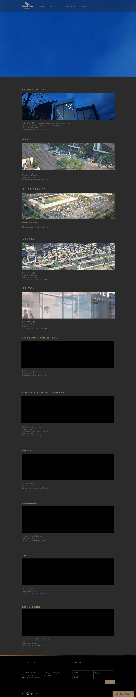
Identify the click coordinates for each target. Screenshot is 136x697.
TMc (25, 555)
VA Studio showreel (40, 337)
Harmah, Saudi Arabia (30, 223)
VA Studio (25, 123)
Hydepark (30, 503)
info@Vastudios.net (33, 677)
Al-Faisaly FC (34, 189)
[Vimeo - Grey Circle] (27, 693)
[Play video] (68, 106)
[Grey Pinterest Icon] (23, 693)
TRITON (29, 288)
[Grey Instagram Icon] (32, 693)
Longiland (31, 606)
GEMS (26, 139)
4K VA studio (33, 89)
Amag (27, 450)
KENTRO (29, 239)
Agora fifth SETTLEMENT (43, 392)
